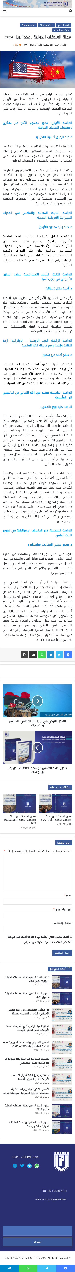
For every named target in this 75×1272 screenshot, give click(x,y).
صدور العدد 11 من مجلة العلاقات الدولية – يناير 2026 (27, 1107)
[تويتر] (59, 654)
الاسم (68, 895)
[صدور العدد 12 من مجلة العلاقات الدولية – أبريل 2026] (55, 803)
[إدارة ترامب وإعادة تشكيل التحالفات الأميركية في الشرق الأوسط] (62, 1079)
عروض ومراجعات (61, 30)
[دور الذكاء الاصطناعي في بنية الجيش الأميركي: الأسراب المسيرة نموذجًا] (62, 1015)
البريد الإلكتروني (62, 909)
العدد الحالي (63, 25)
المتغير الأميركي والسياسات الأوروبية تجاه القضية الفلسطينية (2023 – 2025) (26, 1044)
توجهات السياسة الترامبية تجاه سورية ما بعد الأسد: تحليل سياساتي (27, 1060)
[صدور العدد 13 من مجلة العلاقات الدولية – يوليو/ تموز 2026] (19, 803)
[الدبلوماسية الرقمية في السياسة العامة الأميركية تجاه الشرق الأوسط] (62, 1031)
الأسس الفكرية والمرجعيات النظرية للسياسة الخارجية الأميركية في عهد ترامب (26, 1091)
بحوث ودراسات (46, 25)
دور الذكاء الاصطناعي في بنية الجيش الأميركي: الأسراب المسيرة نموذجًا (28, 1011)
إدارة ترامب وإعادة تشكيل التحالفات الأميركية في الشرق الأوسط (30, 1077)
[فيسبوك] (68, 654)
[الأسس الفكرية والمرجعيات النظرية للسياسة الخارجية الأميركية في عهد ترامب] (62, 1094)
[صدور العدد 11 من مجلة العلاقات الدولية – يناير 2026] (62, 1111)
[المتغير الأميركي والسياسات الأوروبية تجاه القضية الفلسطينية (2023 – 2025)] (62, 1047)
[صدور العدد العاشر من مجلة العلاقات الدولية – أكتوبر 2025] (62, 1127)
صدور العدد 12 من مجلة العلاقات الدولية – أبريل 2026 (56, 818)
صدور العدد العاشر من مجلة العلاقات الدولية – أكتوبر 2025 (29, 1124)
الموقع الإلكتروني (63, 923)
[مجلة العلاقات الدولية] (37, 4)
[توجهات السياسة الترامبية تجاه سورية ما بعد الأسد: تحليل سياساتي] (62, 1064)
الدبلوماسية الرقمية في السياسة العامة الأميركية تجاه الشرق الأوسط (27, 1028)
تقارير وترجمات (28, 25)
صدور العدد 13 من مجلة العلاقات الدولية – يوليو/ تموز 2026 (20, 820)
